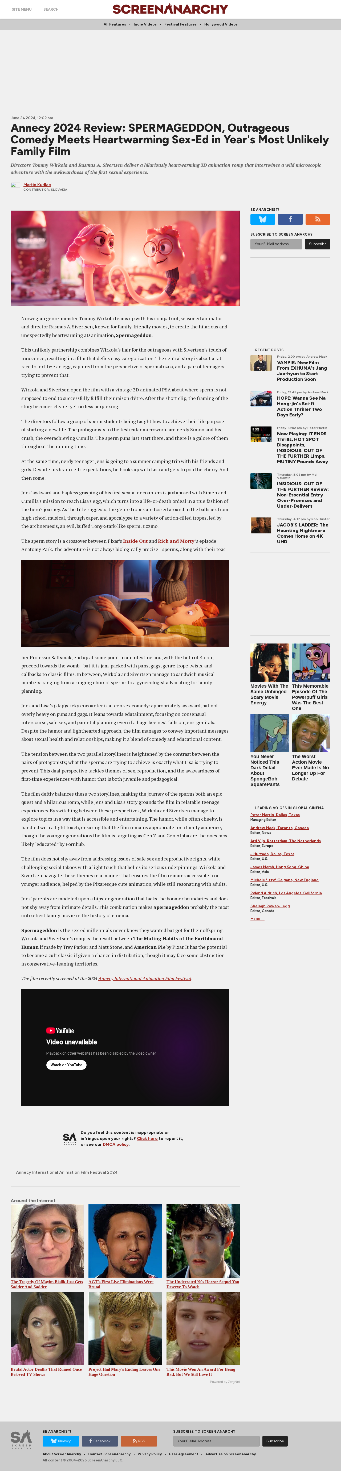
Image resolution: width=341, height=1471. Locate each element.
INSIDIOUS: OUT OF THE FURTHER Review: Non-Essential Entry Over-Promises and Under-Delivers (303, 495)
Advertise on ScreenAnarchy (230, 1454)
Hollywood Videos (221, 24)
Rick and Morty (176, 541)
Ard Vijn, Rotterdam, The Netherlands (285, 841)
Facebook (102, 1441)
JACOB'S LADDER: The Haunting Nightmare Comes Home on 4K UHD (302, 533)
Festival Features (180, 24)
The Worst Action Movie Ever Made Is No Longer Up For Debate (310, 768)
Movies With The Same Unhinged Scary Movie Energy (269, 694)
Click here (147, 1138)
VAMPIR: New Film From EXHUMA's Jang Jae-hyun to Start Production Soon (302, 371)
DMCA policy (116, 1144)
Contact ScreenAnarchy (109, 1454)
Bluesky (64, 1441)
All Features (115, 24)
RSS (141, 1441)
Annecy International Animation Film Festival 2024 (67, 1172)
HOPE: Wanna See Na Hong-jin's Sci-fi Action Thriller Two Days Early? (301, 406)
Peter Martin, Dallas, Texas (275, 815)
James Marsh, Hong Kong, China (279, 867)
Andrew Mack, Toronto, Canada (279, 828)
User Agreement (183, 1454)
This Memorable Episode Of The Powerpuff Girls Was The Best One (310, 697)
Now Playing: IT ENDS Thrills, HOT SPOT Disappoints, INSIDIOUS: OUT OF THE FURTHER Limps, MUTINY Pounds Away (302, 448)
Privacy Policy (150, 1454)
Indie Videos (145, 24)
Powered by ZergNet (225, 1382)
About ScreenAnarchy (62, 1454)
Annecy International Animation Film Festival (144, 978)
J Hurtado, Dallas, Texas (272, 854)
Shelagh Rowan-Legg (270, 906)
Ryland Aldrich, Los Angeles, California (286, 893)
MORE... (257, 919)
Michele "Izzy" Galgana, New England (284, 880)
